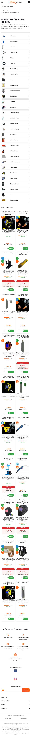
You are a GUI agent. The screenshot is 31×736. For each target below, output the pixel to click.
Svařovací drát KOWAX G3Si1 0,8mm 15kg (22, 212)
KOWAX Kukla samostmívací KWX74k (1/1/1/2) (8, 583)
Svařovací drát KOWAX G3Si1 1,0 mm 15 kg (22, 294)
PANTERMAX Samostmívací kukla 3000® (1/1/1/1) (8, 336)
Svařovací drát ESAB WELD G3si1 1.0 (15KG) (8, 541)
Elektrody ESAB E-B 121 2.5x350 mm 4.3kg (22, 253)
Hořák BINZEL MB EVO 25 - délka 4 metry (23, 459)
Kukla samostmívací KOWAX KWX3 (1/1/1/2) (8, 377)
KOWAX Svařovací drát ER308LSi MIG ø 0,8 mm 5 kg (8, 418)
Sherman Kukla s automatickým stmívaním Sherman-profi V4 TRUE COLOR (8, 501)
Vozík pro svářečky (8, 253)
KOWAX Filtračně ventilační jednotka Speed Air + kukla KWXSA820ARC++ (8, 213)
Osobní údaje (24, 718)
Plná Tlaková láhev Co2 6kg (8, 294)
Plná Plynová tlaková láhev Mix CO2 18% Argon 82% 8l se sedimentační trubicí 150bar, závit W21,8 (22, 378)
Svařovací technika (10, 10)
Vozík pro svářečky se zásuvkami (23, 541)
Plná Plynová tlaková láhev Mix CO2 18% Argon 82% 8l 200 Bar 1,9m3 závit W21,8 (22, 336)
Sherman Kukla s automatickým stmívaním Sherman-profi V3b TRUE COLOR (23, 501)
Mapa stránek (8, 718)
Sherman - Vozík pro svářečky (8, 459)
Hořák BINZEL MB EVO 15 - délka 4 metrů (23, 418)
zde (17, 724)
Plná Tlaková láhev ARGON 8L (23, 582)
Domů (2, 10)
